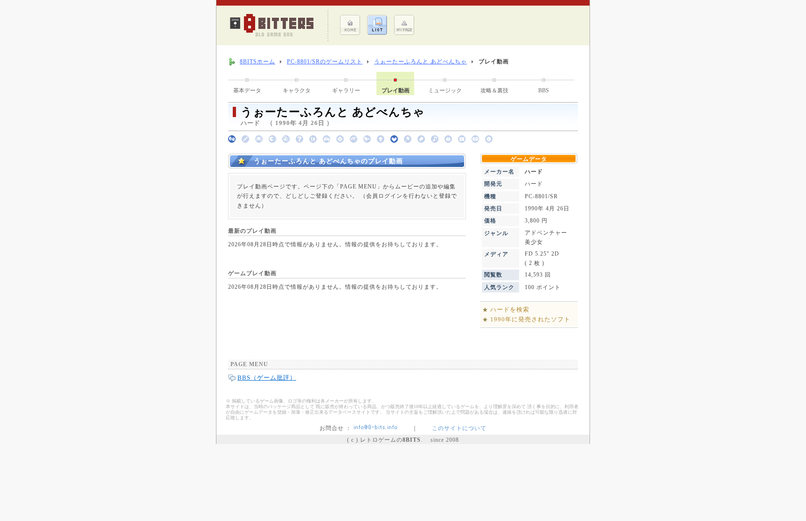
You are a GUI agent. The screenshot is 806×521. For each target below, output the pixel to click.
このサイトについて (459, 428)
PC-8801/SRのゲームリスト (324, 61)
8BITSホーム (257, 61)
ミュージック (445, 90)
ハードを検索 (509, 309)
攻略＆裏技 (494, 90)
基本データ (247, 90)
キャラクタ (297, 90)
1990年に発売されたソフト (530, 319)
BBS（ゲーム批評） (266, 377)
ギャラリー (346, 90)
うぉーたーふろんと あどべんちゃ (420, 61)
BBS (543, 90)
